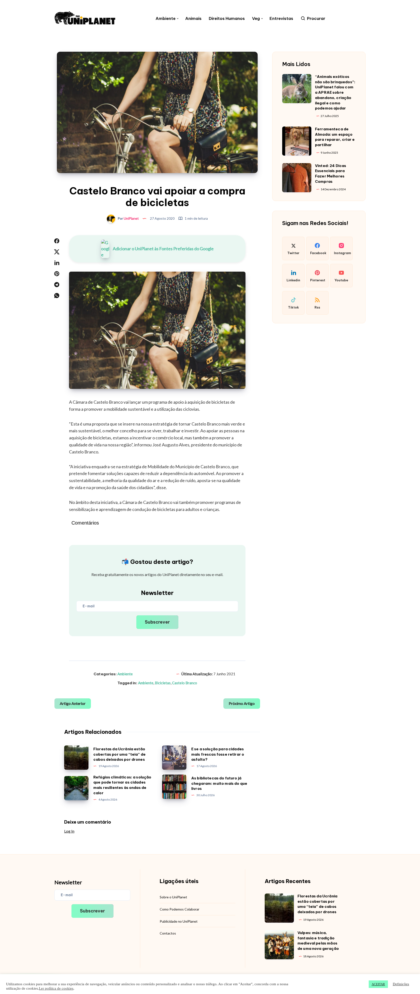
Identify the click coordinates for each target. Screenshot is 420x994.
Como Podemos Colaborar (179, 909)
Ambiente (165, 18)
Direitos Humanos (227, 18)
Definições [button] (401, 984)
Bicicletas (163, 683)
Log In (69, 831)
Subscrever (157, 622)
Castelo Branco (184, 683)
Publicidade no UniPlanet (179, 921)
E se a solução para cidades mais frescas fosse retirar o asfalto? (217, 754)
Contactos (168, 933)
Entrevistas (281, 18)
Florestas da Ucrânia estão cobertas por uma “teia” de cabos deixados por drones (119, 754)
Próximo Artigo (242, 703)
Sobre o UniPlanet (173, 897)
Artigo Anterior (73, 703)
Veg (256, 18)
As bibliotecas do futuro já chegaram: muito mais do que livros (219, 783)
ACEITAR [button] (378, 984)
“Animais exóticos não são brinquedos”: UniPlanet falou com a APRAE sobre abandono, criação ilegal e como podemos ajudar (335, 92)
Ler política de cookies (56, 988)
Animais (193, 18)
